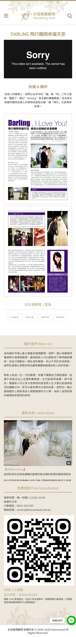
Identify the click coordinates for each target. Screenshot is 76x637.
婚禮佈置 (45, 317)
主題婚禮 (14, 317)
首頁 (48, 304)
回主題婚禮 (33, 304)
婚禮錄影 (60, 317)
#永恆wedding (15, 469)
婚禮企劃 (30, 317)
